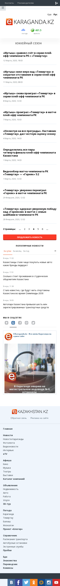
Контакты (9, 3)
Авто (5, 492)
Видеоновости (10, 446)
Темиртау (8, 517)
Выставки (8, 475)
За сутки (7, 251)
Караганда (8, 514)
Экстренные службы (13, 546)
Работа (7, 496)
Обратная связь (19, 418)
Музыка (7, 467)
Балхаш (7, 521)
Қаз (49, 14)
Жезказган (8, 525)
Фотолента (9, 442)
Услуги (6, 500)
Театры (7, 471)
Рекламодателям (26, 3)
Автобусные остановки (15, 542)
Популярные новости (30, 245)
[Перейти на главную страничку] (30, 24)
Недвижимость (10, 489)
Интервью (8, 450)
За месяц (17, 251)
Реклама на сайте (39, 418)
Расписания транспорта (15, 539)
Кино (5, 464)
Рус (55, 14)
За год (26, 251)
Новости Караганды (13, 439)
